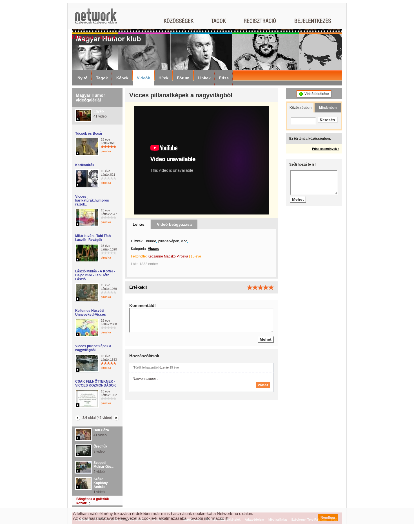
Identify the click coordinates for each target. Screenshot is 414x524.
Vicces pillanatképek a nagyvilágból (93, 348)
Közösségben (300, 108)
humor (151, 241)
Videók (143, 78)
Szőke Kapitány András (101, 483)
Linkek (204, 78)
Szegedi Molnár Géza (103, 465)
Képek (122, 78)
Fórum (183, 78)
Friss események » (325, 148)
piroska (106, 151)
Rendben (327, 518)
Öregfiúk (100, 446)
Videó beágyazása (174, 224)
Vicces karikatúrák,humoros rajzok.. (92, 200)
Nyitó (82, 78)
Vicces (153, 249)
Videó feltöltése (316, 94)
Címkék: (137, 241)
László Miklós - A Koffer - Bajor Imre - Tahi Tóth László (95, 275)
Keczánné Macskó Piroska (168, 256)
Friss (224, 78)
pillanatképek (168, 241)
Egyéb (99, 111)
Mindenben (328, 108)
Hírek (163, 78)
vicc (184, 241)
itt (226, 518)
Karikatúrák (84, 165)
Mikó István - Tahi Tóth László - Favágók (93, 238)
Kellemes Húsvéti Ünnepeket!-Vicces (90, 313)
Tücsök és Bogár (89, 133)
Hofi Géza (101, 430)
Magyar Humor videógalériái (90, 97)
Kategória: (139, 249)
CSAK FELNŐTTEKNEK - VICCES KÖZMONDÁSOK (95, 383)
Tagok (102, 78)
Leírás (138, 224)
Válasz (263, 385)
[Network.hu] (96, 18)
